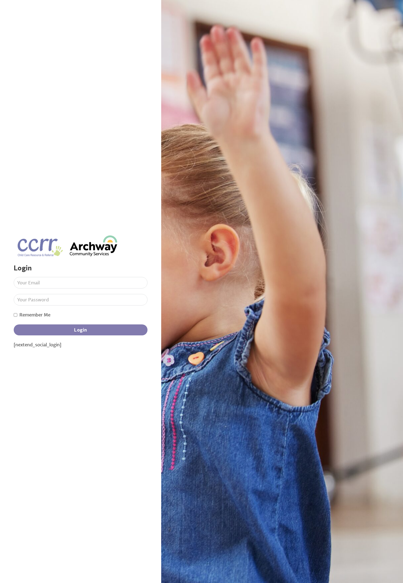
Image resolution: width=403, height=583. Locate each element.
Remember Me (34, 315)
